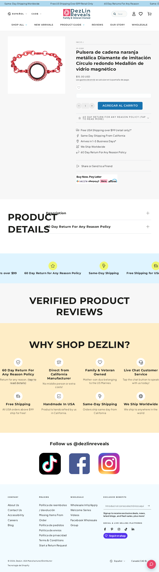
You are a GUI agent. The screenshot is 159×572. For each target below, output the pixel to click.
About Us (13, 505)
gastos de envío (87, 80)
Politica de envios (50, 530)
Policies (44, 497)
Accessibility (16, 515)
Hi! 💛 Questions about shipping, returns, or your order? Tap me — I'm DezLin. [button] (135, 551)
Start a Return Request (53, 545)
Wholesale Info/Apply (84, 505)
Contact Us (15, 510)
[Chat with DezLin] (151, 564)
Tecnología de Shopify (18, 565)
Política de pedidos (51, 525)
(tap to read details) (23, 381)
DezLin (19, 561)
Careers (13, 520)
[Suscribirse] (149, 505)
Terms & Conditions (51, 540)
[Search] (114, 14)
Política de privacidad (53, 535)
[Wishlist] (141, 14)
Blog (11, 525)
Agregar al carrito (120, 105)
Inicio (79, 42)
